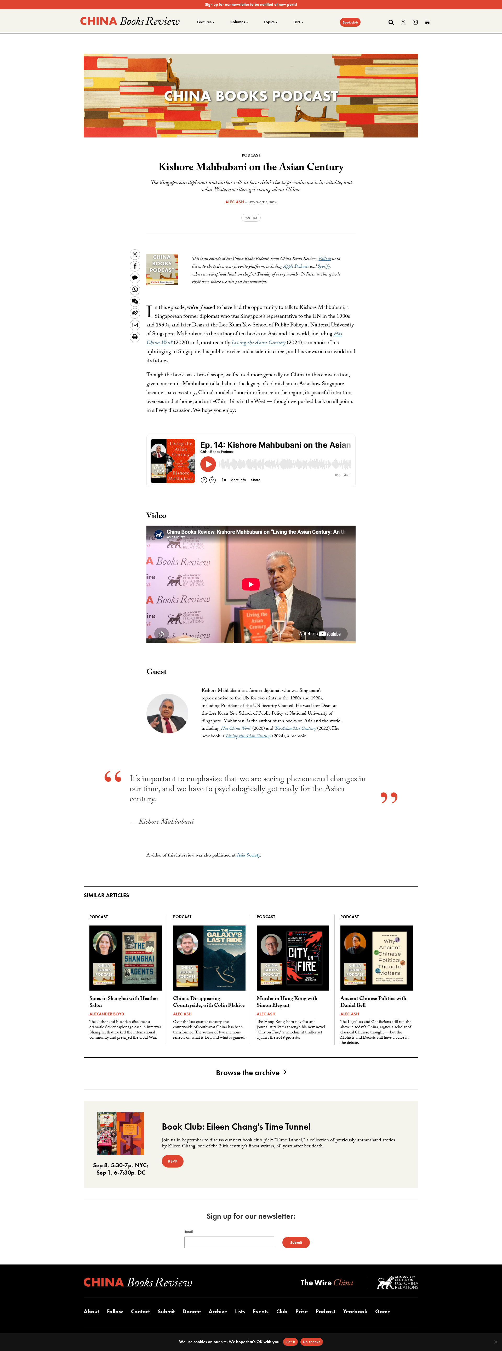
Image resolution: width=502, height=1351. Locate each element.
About (91, 1311)
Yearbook (355, 1311)
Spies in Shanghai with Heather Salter (123, 1002)
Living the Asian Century (258, 343)
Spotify (323, 267)
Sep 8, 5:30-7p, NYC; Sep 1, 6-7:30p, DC (121, 1169)
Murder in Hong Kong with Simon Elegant (287, 1002)
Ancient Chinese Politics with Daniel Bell (373, 1002)
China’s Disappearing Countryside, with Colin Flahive (209, 1002)
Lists (296, 22)
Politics (251, 218)
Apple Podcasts (296, 267)
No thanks (311, 1342)
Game (382, 1311)
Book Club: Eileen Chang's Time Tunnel (236, 1126)
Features (204, 22)
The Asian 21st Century (295, 729)
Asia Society (248, 856)
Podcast (251, 155)
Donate (191, 1311)
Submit (166, 1311)
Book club (350, 22)
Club (282, 1311)
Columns (237, 22)
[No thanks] (495, 1341)
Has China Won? (236, 729)
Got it (290, 1342)
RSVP (172, 1161)
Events (261, 1311)
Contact (140, 1311)
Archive (218, 1311)
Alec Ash (234, 202)
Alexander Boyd (106, 1014)
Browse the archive (248, 1073)
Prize (301, 1311)
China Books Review (130, 21)
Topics (269, 22)
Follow (324, 259)
